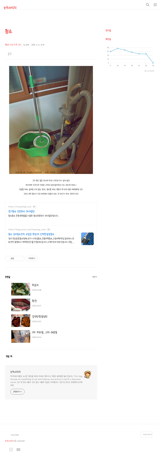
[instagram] (11, 450)
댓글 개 (9, 356)
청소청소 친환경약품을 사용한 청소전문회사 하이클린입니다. (33, 215)
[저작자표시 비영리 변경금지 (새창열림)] (42, 258)
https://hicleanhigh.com (19, 206)
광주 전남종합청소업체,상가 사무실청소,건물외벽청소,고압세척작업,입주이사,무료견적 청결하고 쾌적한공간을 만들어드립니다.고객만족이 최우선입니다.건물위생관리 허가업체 (41, 240)
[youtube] (18, 450)
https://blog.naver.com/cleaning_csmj (27, 229)
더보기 (94, 276)
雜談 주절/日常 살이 (13, 45)
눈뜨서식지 (10, 8)
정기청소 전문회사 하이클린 (21, 211)
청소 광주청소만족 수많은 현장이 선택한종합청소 (31, 234)
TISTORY (15, 435)
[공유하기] (17, 258)
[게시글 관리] (21, 258)
